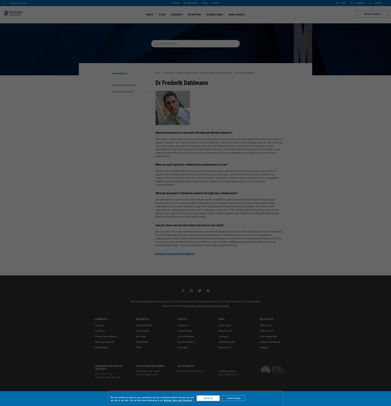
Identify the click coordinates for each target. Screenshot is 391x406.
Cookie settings (234, 398)
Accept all (208, 398)
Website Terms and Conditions (178, 400)
